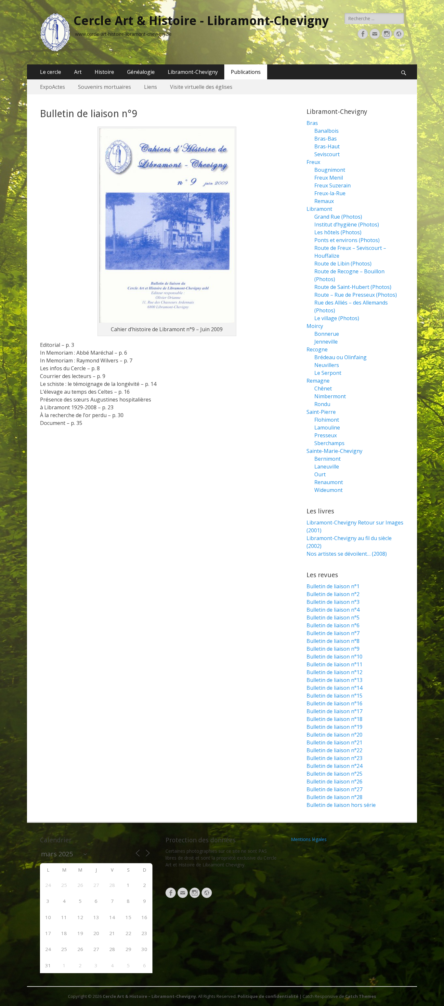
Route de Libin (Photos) (343, 263)
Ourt (320, 474)
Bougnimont (329, 169)
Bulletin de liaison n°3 (333, 601)
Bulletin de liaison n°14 (334, 687)
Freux (313, 162)
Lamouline (327, 427)
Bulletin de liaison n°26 (334, 781)
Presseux (325, 435)
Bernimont (327, 458)
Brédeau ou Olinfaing (340, 357)
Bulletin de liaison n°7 (333, 633)
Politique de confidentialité (268, 996)
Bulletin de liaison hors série (341, 805)
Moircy (315, 326)
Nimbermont (330, 396)
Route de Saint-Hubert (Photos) (352, 287)
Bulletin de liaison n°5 (333, 617)
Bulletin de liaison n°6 (333, 625)
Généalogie (141, 71)
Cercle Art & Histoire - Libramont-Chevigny (201, 21)
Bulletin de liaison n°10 (334, 656)
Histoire (104, 71)
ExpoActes (52, 86)
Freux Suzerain (332, 185)
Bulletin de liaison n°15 (334, 695)
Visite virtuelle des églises (201, 86)
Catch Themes (360, 996)
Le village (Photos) (336, 318)
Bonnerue (326, 333)
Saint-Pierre (321, 411)
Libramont (319, 208)
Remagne (318, 380)
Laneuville (326, 466)
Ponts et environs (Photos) (347, 240)
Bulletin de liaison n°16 (334, 703)
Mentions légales (309, 839)
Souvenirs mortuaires (104, 86)
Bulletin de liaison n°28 (334, 797)
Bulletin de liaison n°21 (334, 742)
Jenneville (326, 341)
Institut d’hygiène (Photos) (346, 224)
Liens (150, 86)
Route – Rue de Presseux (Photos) (355, 294)
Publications (246, 71)
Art (78, 71)
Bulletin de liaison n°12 (334, 672)
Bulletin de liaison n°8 (333, 641)
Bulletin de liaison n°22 (334, 750)
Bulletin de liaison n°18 (334, 719)
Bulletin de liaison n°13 (334, 680)
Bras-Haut (327, 146)
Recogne (317, 349)
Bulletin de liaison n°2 (333, 594)
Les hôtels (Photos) (337, 232)
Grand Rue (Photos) (338, 216)
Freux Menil (328, 177)
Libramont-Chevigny (193, 71)
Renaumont (328, 482)
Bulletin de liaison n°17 (334, 711)
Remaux (324, 201)
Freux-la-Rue (330, 193)
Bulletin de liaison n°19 (334, 726)
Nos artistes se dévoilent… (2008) (347, 553)
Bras (312, 123)
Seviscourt (327, 154)
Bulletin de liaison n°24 (334, 765)
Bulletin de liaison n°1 (333, 586)
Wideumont (328, 490)
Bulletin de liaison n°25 (334, 773)
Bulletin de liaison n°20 (334, 734)
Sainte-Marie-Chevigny (334, 451)
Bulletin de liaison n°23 (334, 758)
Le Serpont (327, 372)
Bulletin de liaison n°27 (334, 789)
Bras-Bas (325, 138)
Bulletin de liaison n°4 (333, 609)
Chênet (323, 388)
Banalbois (326, 130)
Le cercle (50, 71)
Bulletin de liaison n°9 (333, 648)
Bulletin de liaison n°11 (334, 664)
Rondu (322, 404)
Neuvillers (326, 365)
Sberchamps (329, 443)
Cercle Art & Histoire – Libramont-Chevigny (149, 996)
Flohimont (326, 419)
